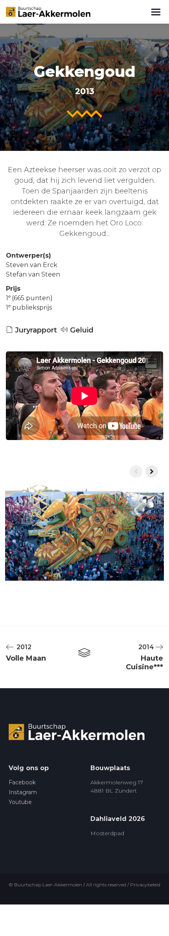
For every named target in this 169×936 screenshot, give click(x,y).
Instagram (23, 792)
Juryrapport (35, 330)
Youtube (20, 802)
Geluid (81, 330)
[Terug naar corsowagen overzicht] (84, 653)
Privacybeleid (145, 885)
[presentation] (136, 471)
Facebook (22, 782)
